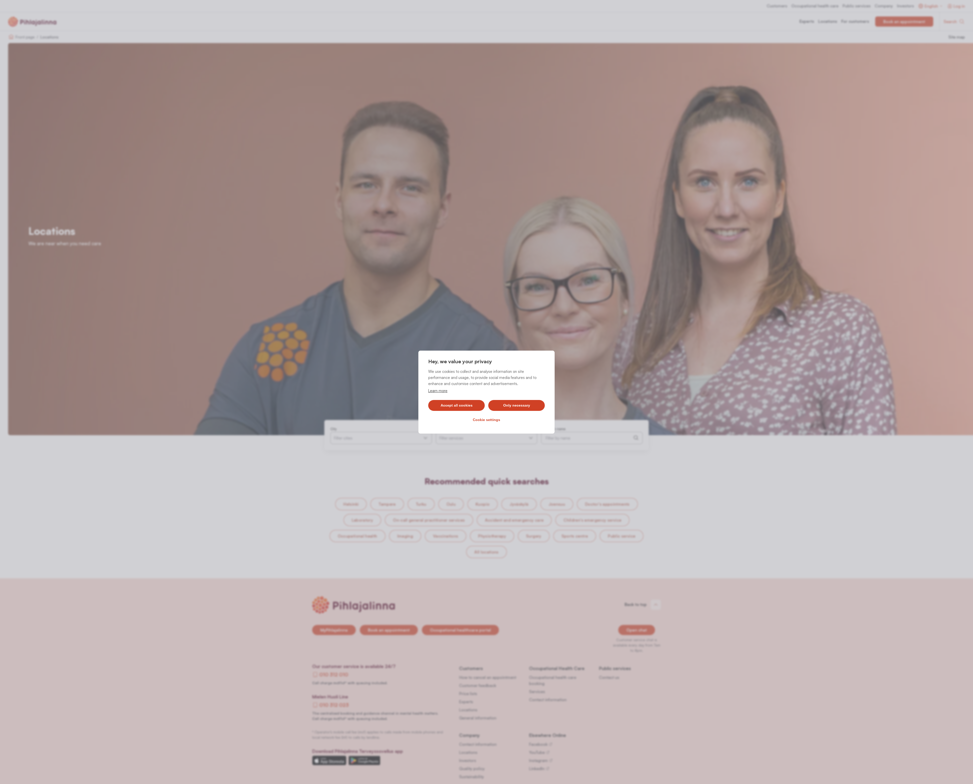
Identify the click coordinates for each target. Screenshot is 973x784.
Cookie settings (486, 420)
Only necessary (516, 405)
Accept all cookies (457, 405)
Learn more (437, 390)
